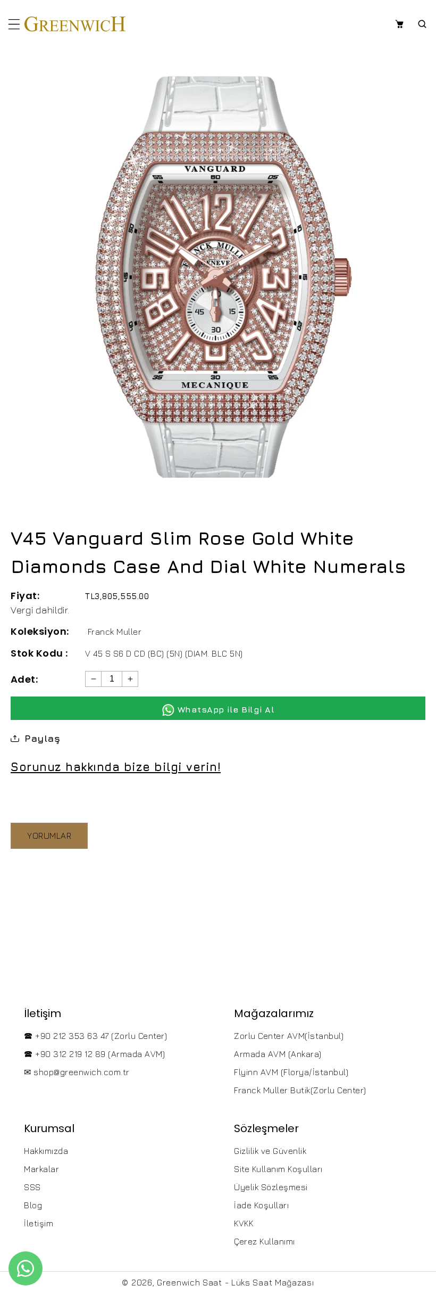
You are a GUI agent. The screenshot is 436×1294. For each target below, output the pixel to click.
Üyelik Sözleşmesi (271, 1187)
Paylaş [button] (42, 738)
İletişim (38, 1223)
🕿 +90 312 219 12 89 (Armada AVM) (94, 1054)
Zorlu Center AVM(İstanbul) (288, 1036)
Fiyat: (25, 595)
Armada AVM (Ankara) (278, 1054)
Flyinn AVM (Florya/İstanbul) (291, 1072)
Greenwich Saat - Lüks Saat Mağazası (235, 1282)
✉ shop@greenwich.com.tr (77, 1072)
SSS (32, 1187)
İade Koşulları (261, 1205)
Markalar (41, 1169)
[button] (14, 24)
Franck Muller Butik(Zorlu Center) (300, 1090)
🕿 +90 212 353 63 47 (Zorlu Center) (95, 1036)
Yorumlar (49, 835)
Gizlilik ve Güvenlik (270, 1151)
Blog (33, 1205)
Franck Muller (115, 631)
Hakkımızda (46, 1151)
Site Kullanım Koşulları (278, 1169)
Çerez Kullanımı (264, 1241)
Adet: (24, 679)
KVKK (243, 1223)
